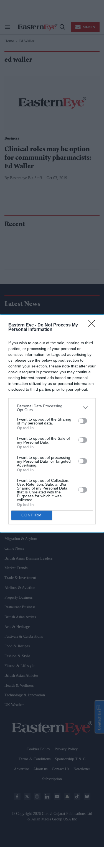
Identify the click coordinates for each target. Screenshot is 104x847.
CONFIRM (31, 515)
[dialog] (52, 424)
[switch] (82, 421)
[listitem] (52, 408)
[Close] (93, 325)
